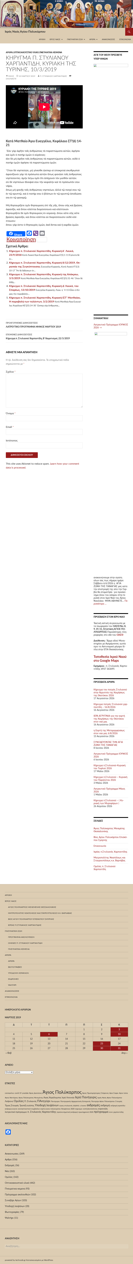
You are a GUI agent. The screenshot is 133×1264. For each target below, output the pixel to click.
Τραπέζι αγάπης (26, 1105)
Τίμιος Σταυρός (12, 1105)
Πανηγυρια (55, 1101)
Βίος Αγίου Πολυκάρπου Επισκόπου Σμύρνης (31, 919)
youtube (25, 1093)
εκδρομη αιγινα (11, 1109)
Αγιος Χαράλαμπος (52, 1098)
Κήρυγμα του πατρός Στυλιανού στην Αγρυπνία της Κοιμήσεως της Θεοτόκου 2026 (110, 693)
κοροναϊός (103, 1109)
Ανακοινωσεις (108, 39)
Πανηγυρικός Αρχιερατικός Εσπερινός (75, 1101)
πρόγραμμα (101, 1112)
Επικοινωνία (125, 39)
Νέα (7, 1171)
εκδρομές (93, 1105)
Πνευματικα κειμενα (50, 52)
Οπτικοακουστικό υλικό (26, 52)
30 (101, 1048)
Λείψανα (9, 1101)
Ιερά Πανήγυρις (86, 1097)
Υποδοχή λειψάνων (18, 973)
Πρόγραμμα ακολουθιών (21, 937)
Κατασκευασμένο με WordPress (39, 1260)
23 (101, 1044)
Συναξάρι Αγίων (13, 1200)
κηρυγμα (78, 1109)
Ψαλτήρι (12, 985)
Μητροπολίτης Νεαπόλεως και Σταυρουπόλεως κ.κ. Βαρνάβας (40, 913)
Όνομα (11, 413)
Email (10, 427)
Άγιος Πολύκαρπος (62, 1092)
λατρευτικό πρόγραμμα (16, 1112)
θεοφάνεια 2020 (67, 1109)
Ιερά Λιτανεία (68, 1098)
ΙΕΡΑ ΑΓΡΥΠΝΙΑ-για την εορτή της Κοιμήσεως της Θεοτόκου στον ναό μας (109, 719)
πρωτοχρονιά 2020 (85, 1112)
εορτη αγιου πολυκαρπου (50, 1109)
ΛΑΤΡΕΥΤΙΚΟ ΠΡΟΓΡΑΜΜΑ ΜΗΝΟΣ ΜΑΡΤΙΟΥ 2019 (33, 325)
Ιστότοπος (12, 440)
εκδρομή (105, 1105)
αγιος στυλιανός (66, 1106)
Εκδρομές (13, 979)
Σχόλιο (11, 371)
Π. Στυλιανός (30, 1101)
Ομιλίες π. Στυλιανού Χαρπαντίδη (25, 943)
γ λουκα (83, 1106)
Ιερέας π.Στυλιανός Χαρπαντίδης (110, 852)
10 (119, 1034)
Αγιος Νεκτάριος (11, 1098)
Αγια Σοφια (113, 1093)
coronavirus (9, 1093)
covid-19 (18, 1093)
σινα (111, 1112)
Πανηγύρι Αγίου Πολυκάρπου (103, 1101)
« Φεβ (9, 1053)
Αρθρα (9, 52)
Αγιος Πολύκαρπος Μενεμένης (30, 1098)
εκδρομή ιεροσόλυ (118, 1106)
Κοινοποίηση (21, 239)
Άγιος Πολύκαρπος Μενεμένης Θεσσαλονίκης (32, 907)
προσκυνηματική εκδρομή (67, 1112)
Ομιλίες (19, 1101)
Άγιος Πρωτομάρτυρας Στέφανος (95, 1093)
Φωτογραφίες (15, 967)
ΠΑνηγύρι (43, 1101)
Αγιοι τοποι (123, 1093)
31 (119, 1048)
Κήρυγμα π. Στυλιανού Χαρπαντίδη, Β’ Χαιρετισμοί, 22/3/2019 (38, 337)
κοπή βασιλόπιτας (90, 1109)
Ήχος (11, 76)
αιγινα (76, 1105)
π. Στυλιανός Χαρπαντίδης (53, 76)
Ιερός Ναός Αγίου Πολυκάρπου (25, 31)
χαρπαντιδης (118, 1112)
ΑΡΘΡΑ (11, 961)
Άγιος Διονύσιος (35, 1093)
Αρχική (42, 39)
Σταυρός (118, 1101)
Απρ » (124, 1053)
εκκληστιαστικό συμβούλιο (29, 1109)
